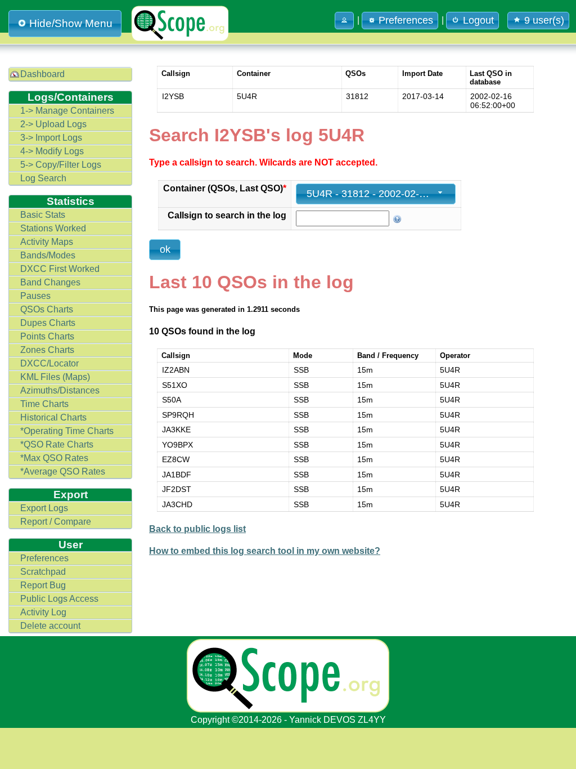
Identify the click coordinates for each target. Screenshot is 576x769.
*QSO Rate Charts (56, 444)
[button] (344, 20)
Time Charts (44, 404)
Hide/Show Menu (70, 23)
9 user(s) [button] (544, 20)
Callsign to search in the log (227, 215)
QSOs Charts (46, 309)
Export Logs (44, 508)
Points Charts (47, 336)
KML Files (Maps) (55, 377)
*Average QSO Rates (62, 471)
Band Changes (50, 282)
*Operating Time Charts (67, 431)
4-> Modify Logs (52, 151)
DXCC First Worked (60, 269)
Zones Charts (47, 350)
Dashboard (42, 74)
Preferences (44, 558)
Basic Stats (42, 215)
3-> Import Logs (51, 137)
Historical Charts (53, 417)
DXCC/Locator (49, 363)
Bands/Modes (47, 255)
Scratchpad (43, 571)
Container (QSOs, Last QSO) (224, 188)
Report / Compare (55, 521)
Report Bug (43, 585)
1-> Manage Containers (67, 110)
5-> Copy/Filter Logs (60, 164)
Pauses (35, 296)
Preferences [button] (406, 20)
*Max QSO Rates (54, 458)
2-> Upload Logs (53, 124)
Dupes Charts (47, 323)
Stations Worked (53, 228)
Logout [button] (478, 20)
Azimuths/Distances (60, 390)
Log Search (43, 178)
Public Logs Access (59, 598)
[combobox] (376, 194)
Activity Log (43, 612)
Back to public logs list (197, 529)
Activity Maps (46, 242)
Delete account (50, 626)
